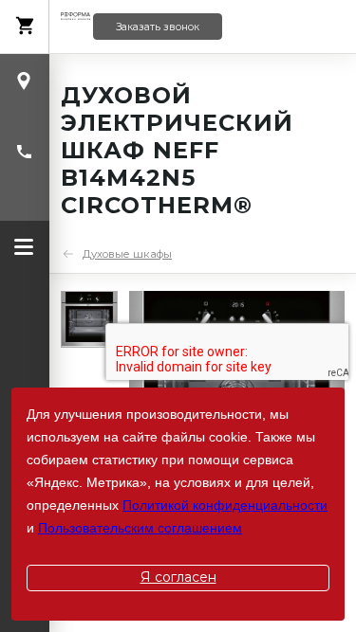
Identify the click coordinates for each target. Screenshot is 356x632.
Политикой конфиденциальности (225, 505)
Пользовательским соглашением (140, 527)
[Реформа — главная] (75, 27)
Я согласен (178, 577)
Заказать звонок (157, 27)
